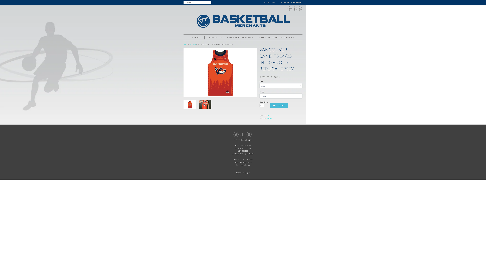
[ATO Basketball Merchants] (243, 21)
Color (261, 92)
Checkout (296, 2)
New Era (269, 118)
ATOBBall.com (237, 154)
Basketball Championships (276, 37)
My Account (270, 2)
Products (192, 44)
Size (261, 82)
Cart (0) (285, 2)
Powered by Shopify (243, 173)
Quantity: (263, 102)
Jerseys (266, 115)
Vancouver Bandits (240, 37)
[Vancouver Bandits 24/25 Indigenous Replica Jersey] (220, 97)
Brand (197, 37)
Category (214, 37)
